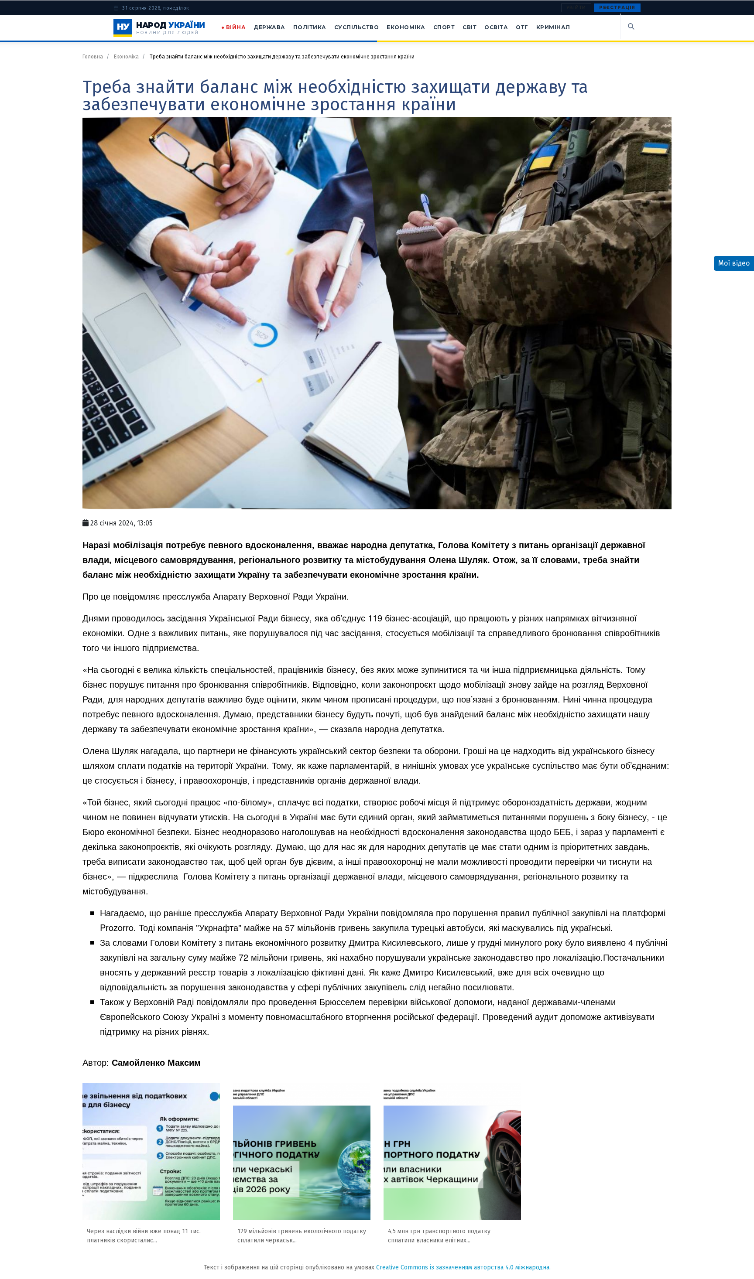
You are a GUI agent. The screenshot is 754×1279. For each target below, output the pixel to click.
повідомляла (407, 912)
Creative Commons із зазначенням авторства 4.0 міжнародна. (463, 1267)
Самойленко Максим (156, 1062)
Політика (309, 27)
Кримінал (553, 27)
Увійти (576, 7)
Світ (469, 27)
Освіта (496, 27)
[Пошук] (630, 26)
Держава (269, 27)
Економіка (406, 27)
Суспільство (356, 27)
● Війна (233, 27)
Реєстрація (617, 7)
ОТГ (522, 27)
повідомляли (222, 1001)
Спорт (444, 27)
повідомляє (136, 596)
